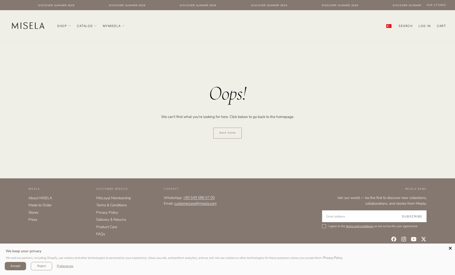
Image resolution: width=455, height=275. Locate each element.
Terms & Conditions (111, 205)
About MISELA (40, 197)
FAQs (100, 233)
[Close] (450, 248)
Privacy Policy (107, 212)
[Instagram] (404, 239)
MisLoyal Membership (113, 197)
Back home (227, 133)
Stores (33, 212)
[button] (406, 26)
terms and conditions (359, 226)
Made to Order (40, 205)
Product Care (106, 226)
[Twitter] (424, 239)
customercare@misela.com (195, 203)
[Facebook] (394, 239)
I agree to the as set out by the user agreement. (373, 226)
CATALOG (85, 26)
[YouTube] (414, 239)
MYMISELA (112, 26)
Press (32, 219)
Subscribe (412, 216)
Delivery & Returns (111, 219)
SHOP (62, 26)
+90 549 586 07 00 (199, 197)
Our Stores (436, 5)
